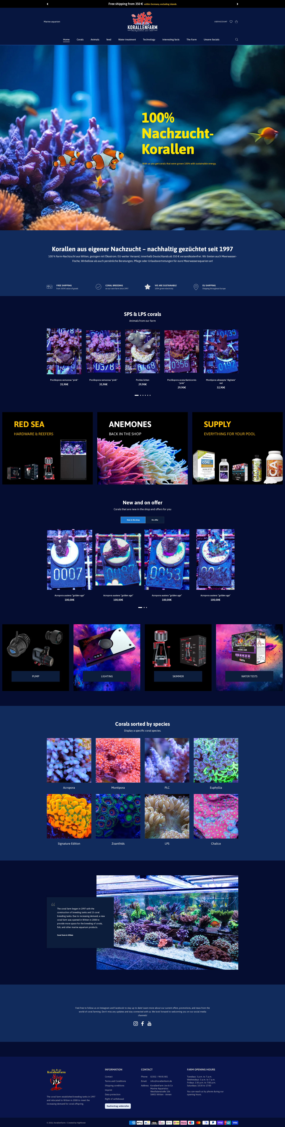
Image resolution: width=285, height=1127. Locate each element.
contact (109, 1076)
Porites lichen (142, 380)
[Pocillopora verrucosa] (64, 351)
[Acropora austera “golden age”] (69, 559)
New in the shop (133, 520)
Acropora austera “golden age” (70, 595)
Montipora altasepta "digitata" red (221, 381)
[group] (142, 137)
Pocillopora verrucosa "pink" (64, 380)
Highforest (81, 1123)
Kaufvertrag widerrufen (118, 1106)
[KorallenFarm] (142, 22)
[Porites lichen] (142, 351)
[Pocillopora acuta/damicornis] (181, 351)
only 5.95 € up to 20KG (160, 4)
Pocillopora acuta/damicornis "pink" (181, 381)
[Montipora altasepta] (221, 351)
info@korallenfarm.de (161, 1081)
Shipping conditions (114, 1085)
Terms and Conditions (115, 1081)
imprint (108, 1090)
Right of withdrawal (114, 1099)
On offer (155, 520)
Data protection (112, 1094)
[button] (47, 4)
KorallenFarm (60, 1123)
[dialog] (236, 39)
